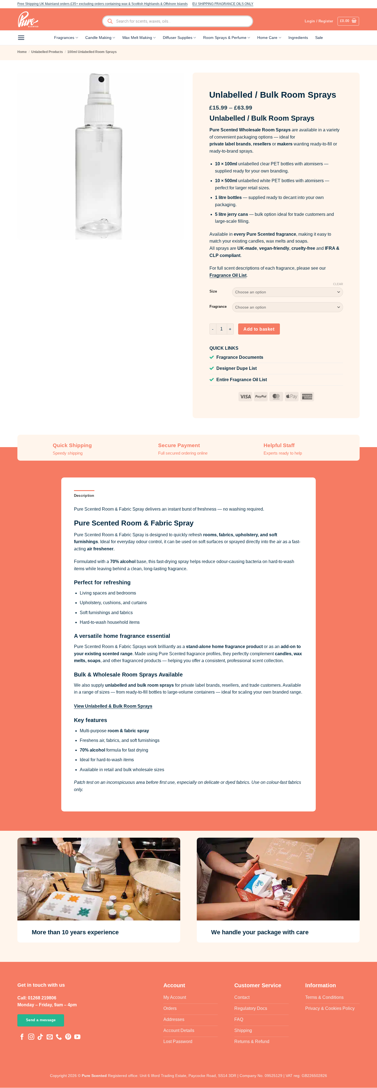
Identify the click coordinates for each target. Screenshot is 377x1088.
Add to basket (258, 329)
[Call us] (59, 1037)
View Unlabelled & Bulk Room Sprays (113, 706)
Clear (338, 284)
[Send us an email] (50, 1037)
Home (22, 52)
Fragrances (64, 37)
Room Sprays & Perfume (224, 37)
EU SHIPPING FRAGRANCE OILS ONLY (222, 4)
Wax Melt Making (137, 37)
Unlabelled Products (47, 52)
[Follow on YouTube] (77, 1037)
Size (213, 291)
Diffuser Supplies (177, 37)
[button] (348, 21)
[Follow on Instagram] (31, 1037)
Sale (319, 37)
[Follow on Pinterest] (68, 1037)
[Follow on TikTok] (40, 1037)
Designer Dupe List (236, 368)
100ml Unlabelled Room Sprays (92, 52)
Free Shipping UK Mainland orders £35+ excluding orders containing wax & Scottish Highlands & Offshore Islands (102, 4)
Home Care (267, 37)
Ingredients (298, 37)
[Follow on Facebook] (22, 1037)
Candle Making (98, 37)
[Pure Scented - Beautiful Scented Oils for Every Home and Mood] (29, 19)
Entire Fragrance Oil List (241, 379)
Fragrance (218, 307)
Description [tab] (84, 495)
